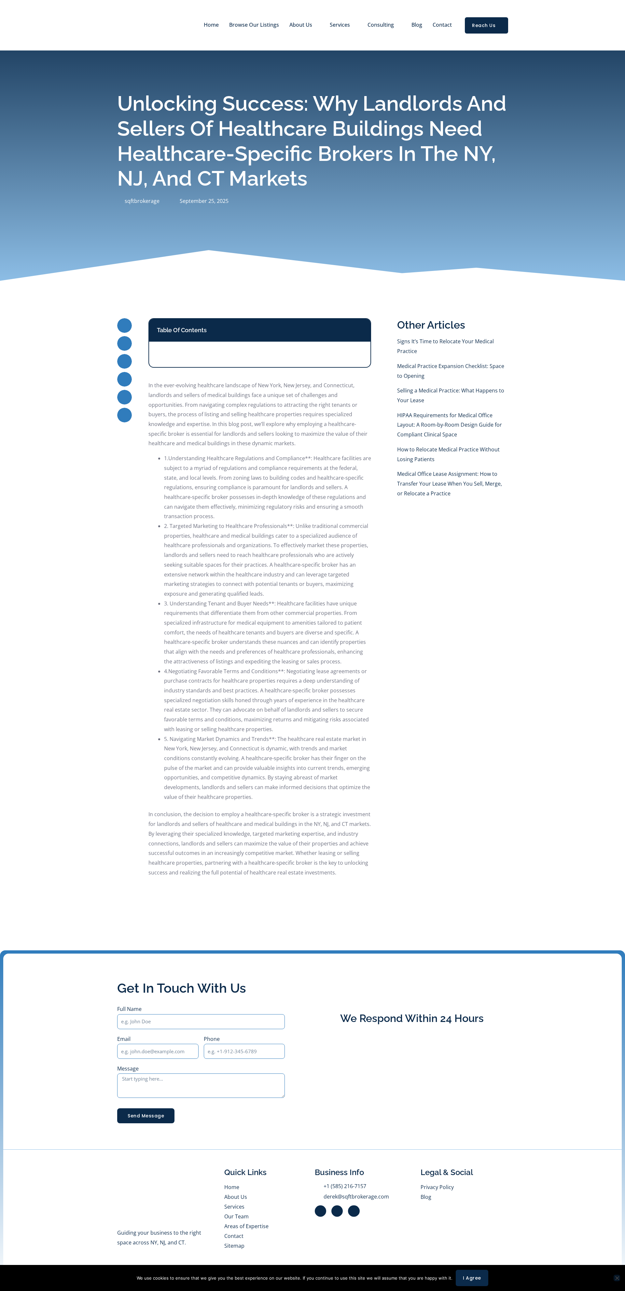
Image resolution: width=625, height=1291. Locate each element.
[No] (617, 1278)
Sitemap (234, 1245)
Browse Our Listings (254, 24)
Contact (442, 24)
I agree (472, 1278)
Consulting (381, 24)
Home (211, 24)
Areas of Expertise (246, 1226)
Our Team (236, 1216)
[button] (124, 325)
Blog (416, 24)
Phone (212, 1039)
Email (124, 1039)
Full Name (129, 1009)
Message (128, 1068)
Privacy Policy (437, 1187)
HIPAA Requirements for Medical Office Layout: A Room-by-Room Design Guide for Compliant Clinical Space (449, 425)
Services (234, 1206)
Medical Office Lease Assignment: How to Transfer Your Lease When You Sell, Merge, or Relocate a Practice (449, 483)
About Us (300, 24)
